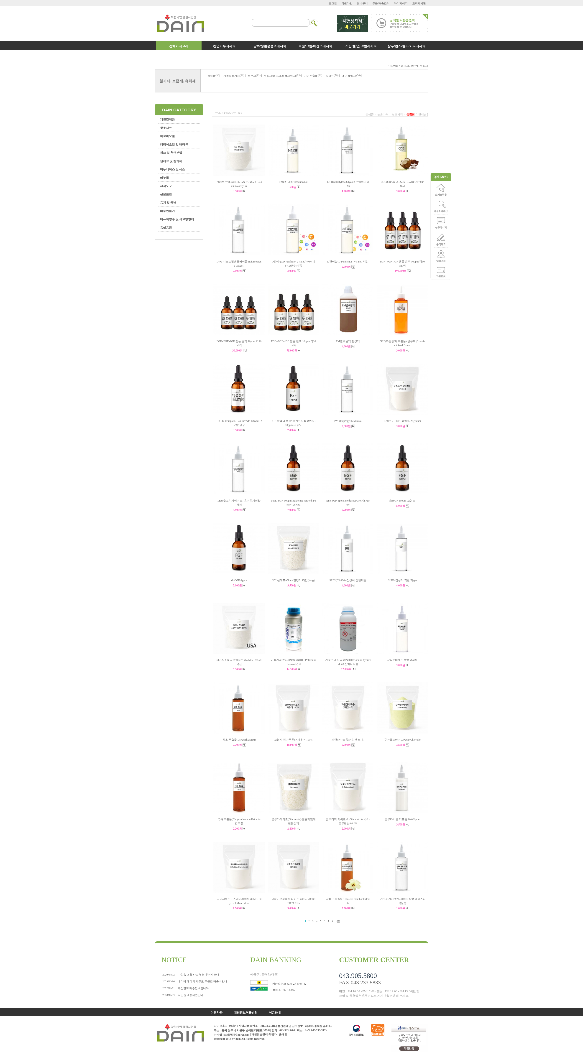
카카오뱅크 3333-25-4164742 (289, 983)
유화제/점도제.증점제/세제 (280, 75)
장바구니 (362, 3)
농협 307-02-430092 (283, 989)
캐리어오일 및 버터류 (174, 144)
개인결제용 (167, 119)
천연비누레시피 (224, 45)
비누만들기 (167, 211)
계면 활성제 (349, 75)
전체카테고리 (178, 45)
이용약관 (216, 1012)
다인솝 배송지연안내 (182, 995)
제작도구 (166, 185)
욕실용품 (166, 227)
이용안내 (275, 1012)
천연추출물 (311, 75)
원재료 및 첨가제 (171, 161)
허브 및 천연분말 (171, 152)
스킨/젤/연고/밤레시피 (361, 45)
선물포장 (166, 194)
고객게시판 (419, 3)
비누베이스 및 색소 (172, 169)
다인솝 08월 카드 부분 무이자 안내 (190, 974)
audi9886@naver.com (236, 1035)
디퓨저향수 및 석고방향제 (177, 219)
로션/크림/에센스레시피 (315, 45)
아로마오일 (167, 136)
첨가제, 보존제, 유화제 (414, 65)
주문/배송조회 (380, 3)
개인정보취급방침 (246, 1012)
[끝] (337, 921)
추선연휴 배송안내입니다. (185, 988)
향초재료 (166, 127)
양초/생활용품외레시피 (269, 45)
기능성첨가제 (231, 75)
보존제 (252, 75)
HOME (394, 65)
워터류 (330, 75)
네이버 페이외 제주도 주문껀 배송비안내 (194, 981)
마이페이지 (401, 3)
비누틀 (164, 177)
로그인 (333, 3)
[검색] (314, 20)
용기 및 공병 (168, 202)
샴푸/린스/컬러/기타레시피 (406, 45)
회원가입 (346, 3)
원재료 (211, 75)
